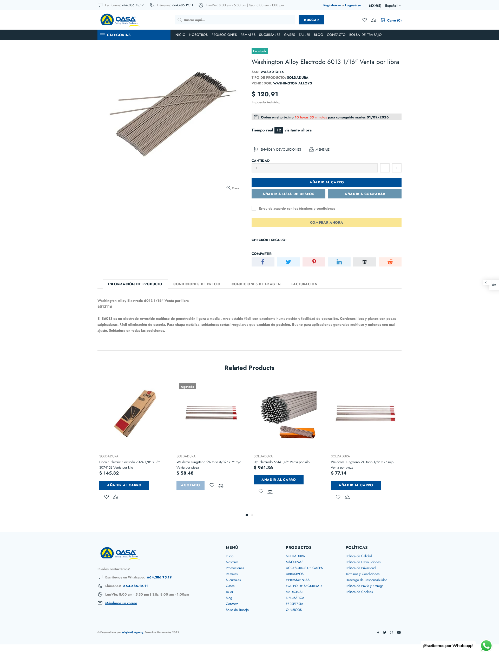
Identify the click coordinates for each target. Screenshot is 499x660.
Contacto (232, 604)
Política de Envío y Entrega (364, 586)
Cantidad (261, 160)
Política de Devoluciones (363, 562)
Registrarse (332, 5)
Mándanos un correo (121, 603)
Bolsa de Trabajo (237, 610)
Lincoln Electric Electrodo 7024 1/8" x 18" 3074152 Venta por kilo (129, 464)
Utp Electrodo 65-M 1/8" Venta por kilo (282, 461)
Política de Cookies (359, 592)
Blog (229, 598)
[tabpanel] (134, 446)
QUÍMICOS (294, 610)
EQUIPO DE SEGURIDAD (304, 586)
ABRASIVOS (295, 574)
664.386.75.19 (132, 5)
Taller (229, 592)
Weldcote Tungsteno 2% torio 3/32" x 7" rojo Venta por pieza (208, 464)
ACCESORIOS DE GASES (304, 568)
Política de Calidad (359, 556)
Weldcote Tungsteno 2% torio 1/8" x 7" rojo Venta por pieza (362, 464)
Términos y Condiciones (362, 574)
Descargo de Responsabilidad (366, 580)
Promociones (235, 568)
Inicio (229, 556)
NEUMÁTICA (295, 598)
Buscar (311, 19)
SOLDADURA (109, 456)
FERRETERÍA (294, 604)
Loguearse (353, 5)
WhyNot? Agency (132, 632)
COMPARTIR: (262, 253)
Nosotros (232, 562)
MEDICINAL (294, 592)
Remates (232, 574)
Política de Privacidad (361, 568)
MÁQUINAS (294, 562)
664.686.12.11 (182, 5)
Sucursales (233, 580)
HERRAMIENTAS (298, 580)
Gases (230, 586)
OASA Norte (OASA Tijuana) (119, 19)
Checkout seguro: (269, 240)
